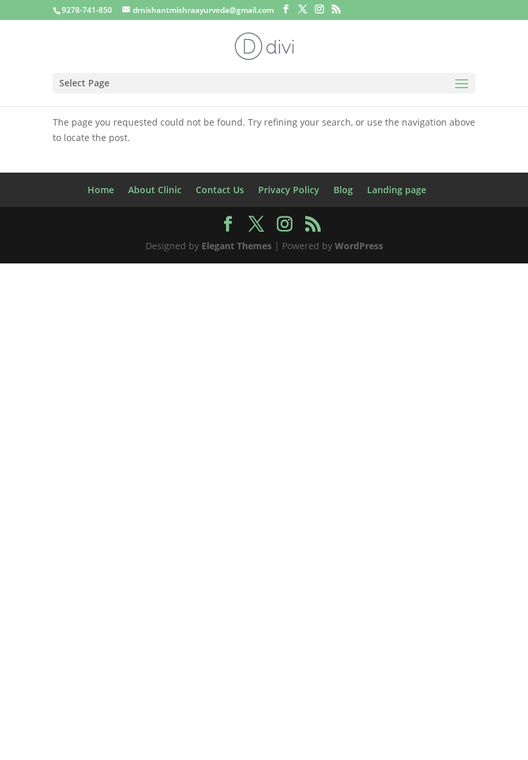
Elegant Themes (237, 246)
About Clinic (155, 190)
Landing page (396, 190)
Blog (343, 190)
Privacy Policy (288, 190)
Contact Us (220, 190)
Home (101, 190)
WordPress (359, 246)
